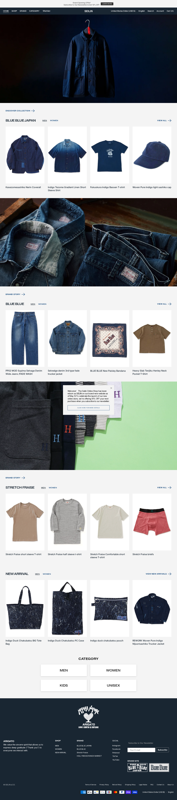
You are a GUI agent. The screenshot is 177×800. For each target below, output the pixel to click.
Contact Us (160, 784)
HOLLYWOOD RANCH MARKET (89, 756)
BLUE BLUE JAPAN (84, 746)
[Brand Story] (88, 242)
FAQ (151, 784)
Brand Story (13, 294)
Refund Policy (117, 784)
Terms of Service (90, 784)
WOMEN (54, 120)
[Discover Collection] (88, 59)
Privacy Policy (104, 784)
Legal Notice (143, 784)
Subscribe (162, 750)
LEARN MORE (107, 4)
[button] (123, 11)
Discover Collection (18, 111)
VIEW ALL (162, 120)
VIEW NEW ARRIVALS (156, 574)
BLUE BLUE (81, 749)
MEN (44, 120)
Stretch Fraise (82, 753)
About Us (170, 784)
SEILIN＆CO (10, 785)
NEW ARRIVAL (60, 753)
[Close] (111, 388)
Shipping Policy (130, 784)
